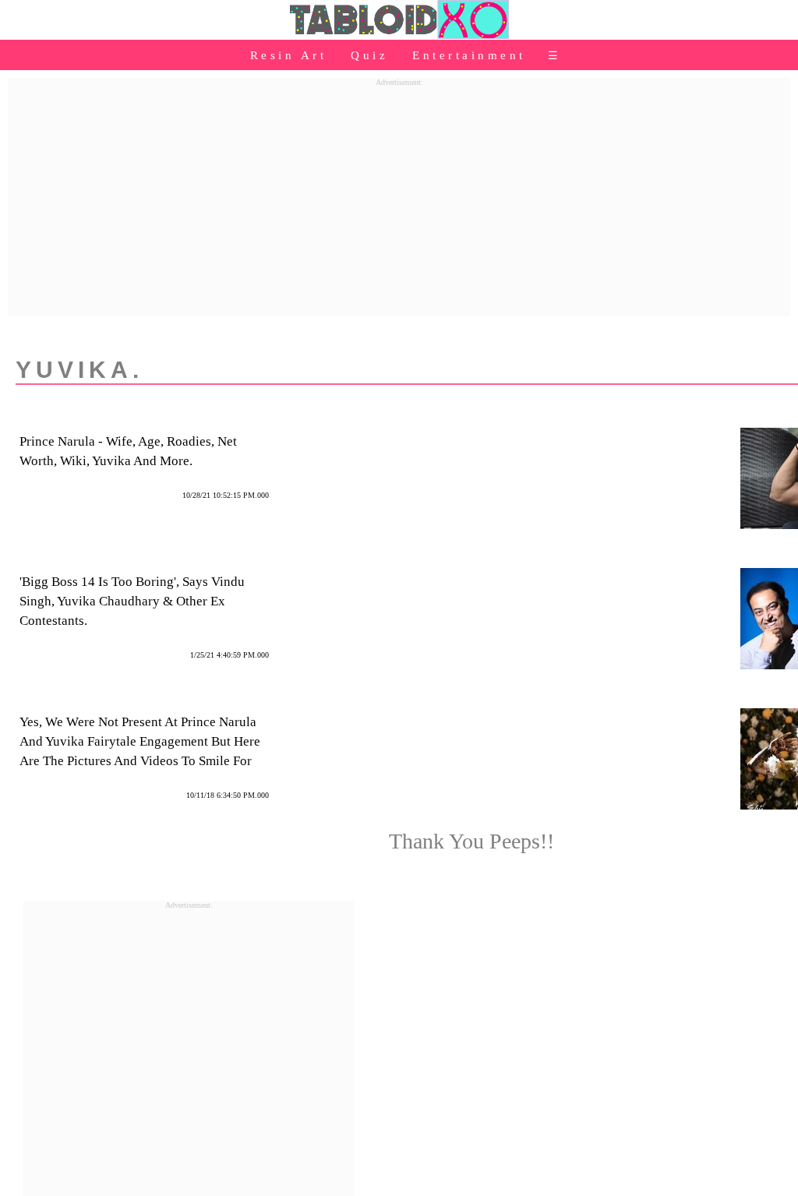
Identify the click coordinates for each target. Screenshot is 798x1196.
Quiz (369, 55)
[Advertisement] (399, 195)
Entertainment (469, 55)
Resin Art (288, 55)
